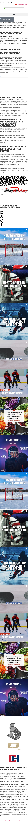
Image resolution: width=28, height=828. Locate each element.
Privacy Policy (8, 820)
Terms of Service (19, 820)
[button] (14, 14)
